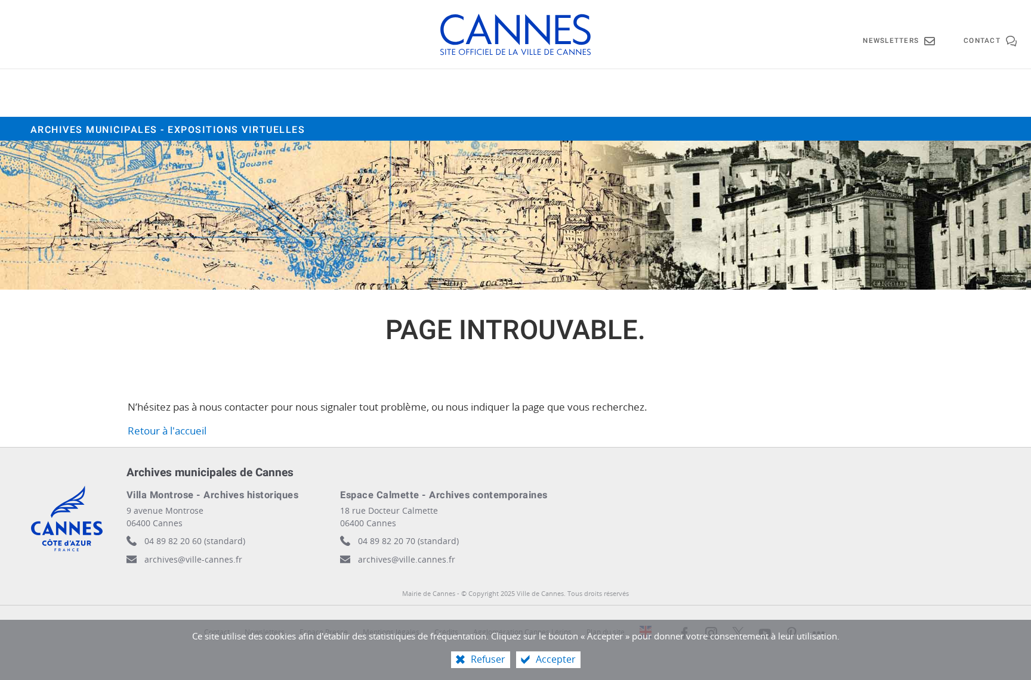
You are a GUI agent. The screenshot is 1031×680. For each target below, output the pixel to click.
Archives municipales (167, 130)
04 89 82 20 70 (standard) (408, 541)
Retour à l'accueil (167, 430)
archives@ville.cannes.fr (406, 559)
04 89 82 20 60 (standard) (194, 541)
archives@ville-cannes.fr (193, 559)
